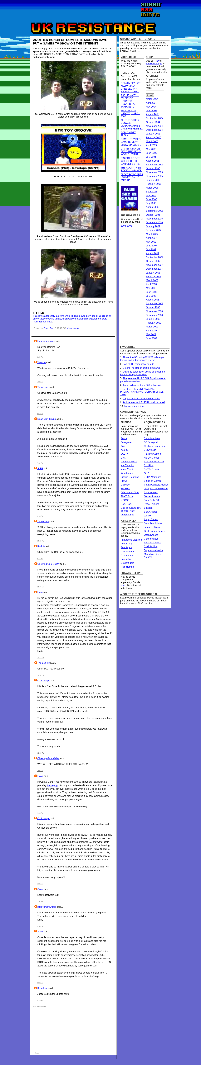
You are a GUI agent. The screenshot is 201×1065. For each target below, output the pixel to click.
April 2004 (151, 103)
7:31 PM (40, 463)
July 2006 (151, 203)
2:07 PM (40, 901)
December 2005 (154, 176)
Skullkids (148, 465)
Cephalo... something (155, 446)
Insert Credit (127, 469)
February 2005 (153, 137)
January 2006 (153, 180)
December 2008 (154, 315)
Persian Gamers (152, 542)
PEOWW (125, 488)
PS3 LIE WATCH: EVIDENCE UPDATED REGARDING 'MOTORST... (130, 101)
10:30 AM (40, 587)
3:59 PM (40, 357)
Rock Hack (126, 504)
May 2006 (151, 195)
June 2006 (151, 199)
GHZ (146, 473)
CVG (123, 457)
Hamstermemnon (46, 341)
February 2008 (153, 276)
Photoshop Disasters (131, 540)
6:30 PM (40, 983)
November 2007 (154, 265)
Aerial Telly (126, 543)
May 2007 (151, 242)
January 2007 (153, 226)
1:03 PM (40, 771)
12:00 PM (40, 675)
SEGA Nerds (150, 512)
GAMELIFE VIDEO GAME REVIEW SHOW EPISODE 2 (131, 142)
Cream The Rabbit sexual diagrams (141, 368)
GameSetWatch (129, 461)
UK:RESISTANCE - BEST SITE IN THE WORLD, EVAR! (131, 151)
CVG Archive (150, 546)
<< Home (36, 1053)
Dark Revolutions (153, 523)
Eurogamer (126, 442)
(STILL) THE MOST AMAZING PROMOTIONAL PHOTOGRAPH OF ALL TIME (141, 392)
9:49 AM (40, 1000)
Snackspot (126, 547)
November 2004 (154, 126)
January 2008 (153, 272)
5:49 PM (40, 414)
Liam (40, 592)
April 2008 (151, 284)
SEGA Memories (152, 477)
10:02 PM (40, 541)
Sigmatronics (151, 492)
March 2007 (152, 234)
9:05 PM (40, 516)
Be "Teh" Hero (151, 469)
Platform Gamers (152, 454)
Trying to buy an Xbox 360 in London (142, 385)
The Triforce (127, 496)
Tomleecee (43, 387)
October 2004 (153, 122)
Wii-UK (147, 515)
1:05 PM (40, 813)
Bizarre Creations (130, 477)
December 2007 (154, 269)
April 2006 (151, 191)
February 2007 (153, 230)
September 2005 (154, 164)
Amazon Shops (154, 63)
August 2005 (152, 161)
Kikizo (124, 446)
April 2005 (151, 145)
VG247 (124, 454)
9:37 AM (40, 558)
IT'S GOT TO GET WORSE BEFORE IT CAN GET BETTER (132, 161)
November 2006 (154, 218)
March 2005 (152, 141)
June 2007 (151, 245)
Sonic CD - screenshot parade (138, 364)
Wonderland (127, 473)
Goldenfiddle (127, 563)
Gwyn (40, 776)
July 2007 (151, 249)
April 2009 (151, 330)
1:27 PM (40, 884)
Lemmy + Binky (152, 527)
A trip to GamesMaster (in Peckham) (141, 398)
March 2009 (152, 326)
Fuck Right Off (151, 500)
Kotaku (124, 450)
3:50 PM (40, 926)
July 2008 (151, 296)
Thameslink (43, 663)
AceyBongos (127, 514)
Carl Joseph (43, 680)
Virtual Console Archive (156, 484)
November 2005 (154, 172)
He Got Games (151, 457)
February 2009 (153, 323)
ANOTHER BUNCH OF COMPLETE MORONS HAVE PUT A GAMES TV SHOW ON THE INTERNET (70, 41)
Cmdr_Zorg (49, 328)
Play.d (124, 481)
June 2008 (151, 292)
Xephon (41, 362)
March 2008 (152, 280)
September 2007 (154, 257)
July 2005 (151, 157)
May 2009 (151, 334)
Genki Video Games (154, 531)
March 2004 (152, 99)
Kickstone (42, 988)
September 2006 (154, 211)
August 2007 (152, 253)
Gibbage (125, 484)
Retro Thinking (151, 504)
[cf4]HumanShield (46, 907)
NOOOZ (125, 500)
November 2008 (154, 311)
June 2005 (151, 153)
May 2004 (151, 106)
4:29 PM (40, 382)
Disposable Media (153, 550)
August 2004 (152, 114)
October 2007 (153, 261)
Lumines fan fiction (134, 406)
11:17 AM (40, 657)
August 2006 (152, 207)
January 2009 (153, 319)
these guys (52, 785)
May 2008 (151, 288)
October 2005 (153, 168)
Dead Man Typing (46, 419)
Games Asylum (152, 496)
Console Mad (151, 539)
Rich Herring (127, 566)
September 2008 (154, 303)
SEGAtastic (150, 450)
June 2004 (151, 110)
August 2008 (152, 299)
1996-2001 (126, 225)
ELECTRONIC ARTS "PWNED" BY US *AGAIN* (132, 177)
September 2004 (154, 118)
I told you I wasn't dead (156, 488)
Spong (124, 438)
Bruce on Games (152, 481)
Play (157, 61)
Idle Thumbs (127, 465)
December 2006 (154, 222)
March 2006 (152, 187)
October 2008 (153, 307)
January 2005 (153, 133)
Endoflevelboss (152, 438)
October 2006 (153, 215)
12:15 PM (40, 753)
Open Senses (151, 535)
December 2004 (154, 130)
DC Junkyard (151, 442)
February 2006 (153, 184)
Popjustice (126, 559)
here (123, 585)
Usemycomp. (127, 551)
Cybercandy (127, 555)
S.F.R (40, 468)
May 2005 (151, 149)
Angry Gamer (151, 519)
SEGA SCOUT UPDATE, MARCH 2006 (130, 113)
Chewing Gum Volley (48, 564)
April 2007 (151, 238)
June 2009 (151, 338)
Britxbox (148, 508)
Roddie (41, 546)
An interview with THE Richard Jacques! (144, 402)
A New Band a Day (154, 461)
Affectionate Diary (130, 492)
